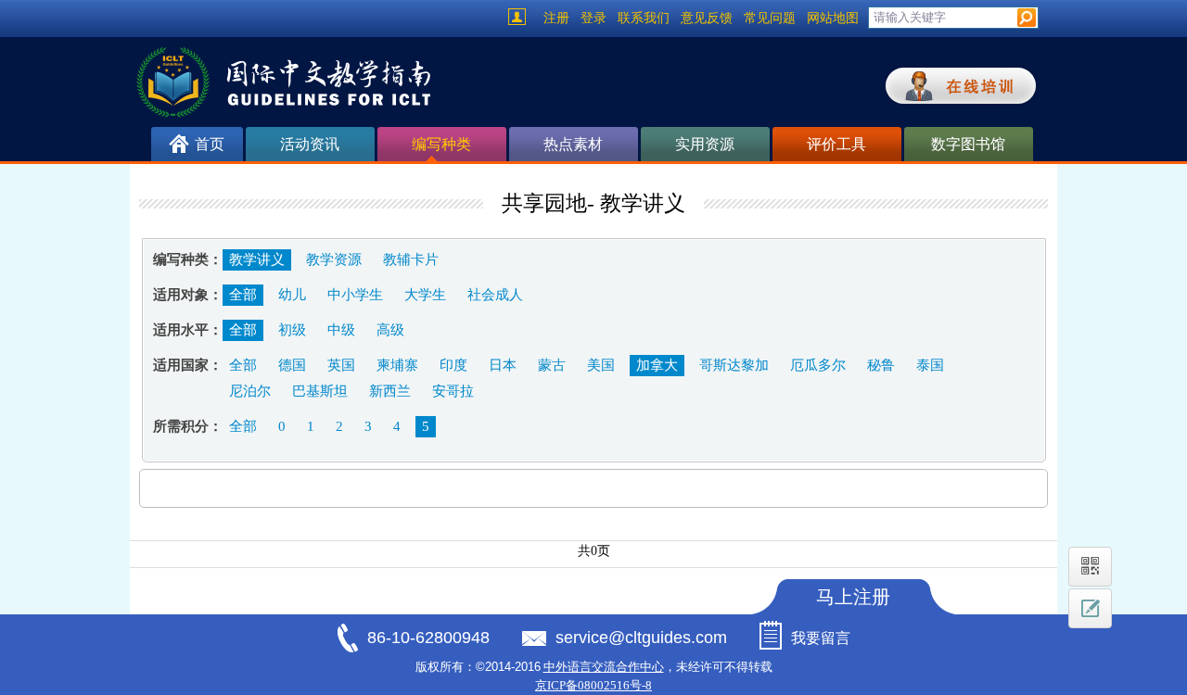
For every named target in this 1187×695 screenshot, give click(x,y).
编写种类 (441, 144)
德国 (292, 365)
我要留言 (820, 638)
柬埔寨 (397, 365)
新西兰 (390, 391)
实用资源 (704, 144)
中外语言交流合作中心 (603, 667)
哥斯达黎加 (734, 365)
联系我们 (644, 18)
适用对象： (188, 294)
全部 (243, 294)
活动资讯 (309, 144)
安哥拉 (453, 391)
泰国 (930, 365)
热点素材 (573, 144)
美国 (601, 365)
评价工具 (836, 144)
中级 (341, 329)
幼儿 (292, 294)
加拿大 (657, 365)
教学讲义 (257, 259)
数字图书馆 (968, 144)
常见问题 (770, 18)
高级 (390, 329)
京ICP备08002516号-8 (593, 685)
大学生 (425, 294)
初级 (292, 329)
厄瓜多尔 (818, 365)
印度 (453, 365)
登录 (593, 18)
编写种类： (188, 259)
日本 (503, 365)
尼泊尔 (250, 391)
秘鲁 (881, 365)
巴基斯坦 (320, 391)
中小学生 (355, 294)
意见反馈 (707, 18)
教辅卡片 (411, 259)
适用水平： (188, 329)
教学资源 (334, 259)
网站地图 (833, 18)
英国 (341, 365)
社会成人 (495, 294)
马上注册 (853, 597)
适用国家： (188, 365)
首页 (209, 144)
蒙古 (552, 365)
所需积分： (188, 426)
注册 (556, 18)
